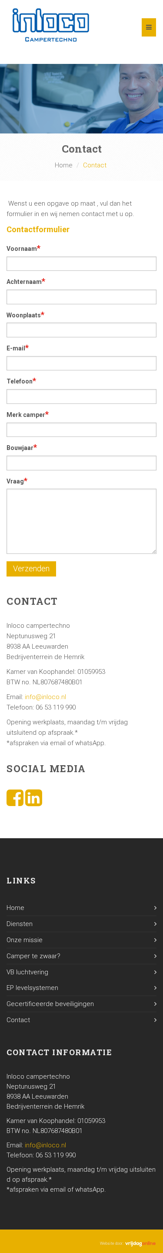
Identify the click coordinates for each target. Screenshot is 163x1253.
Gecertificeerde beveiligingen (50, 1004)
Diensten (20, 924)
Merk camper (28, 414)
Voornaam (23, 248)
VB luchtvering (27, 972)
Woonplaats (25, 314)
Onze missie (25, 940)
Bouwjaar (22, 447)
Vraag (17, 480)
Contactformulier (38, 229)
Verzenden (31, 568)
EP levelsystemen (32, 988)
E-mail (18, 347)
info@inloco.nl (45, 697)
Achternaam (26, 281)
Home (64, 165)
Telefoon (21, 380)
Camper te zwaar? (33, 956)
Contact (18, 1020)
